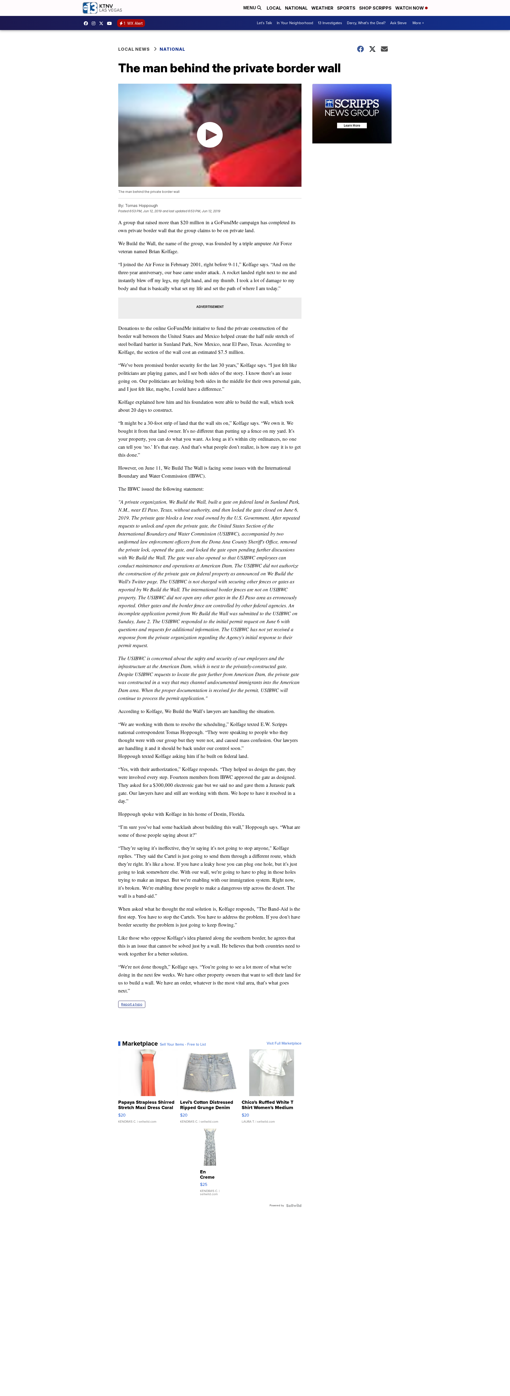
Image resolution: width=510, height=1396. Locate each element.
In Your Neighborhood (295, 23)
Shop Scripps (375, 8)
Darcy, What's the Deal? (366, 23)
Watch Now (410, 8)
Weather (322, 8)
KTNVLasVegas (87, 23)
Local (274, 8)
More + (418, 23)
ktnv (95, 23)
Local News (134, 49)
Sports (346, 8)
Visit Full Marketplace (284, 1043)
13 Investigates (330, 23)
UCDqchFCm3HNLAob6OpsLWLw (110, 23)
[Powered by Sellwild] (293, 1205)
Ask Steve (398, 23)
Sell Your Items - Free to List (183, 1044)
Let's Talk (264, 23)
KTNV (102, 23)
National (296, 8)
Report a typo (131, 1004)
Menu (250, 8)
